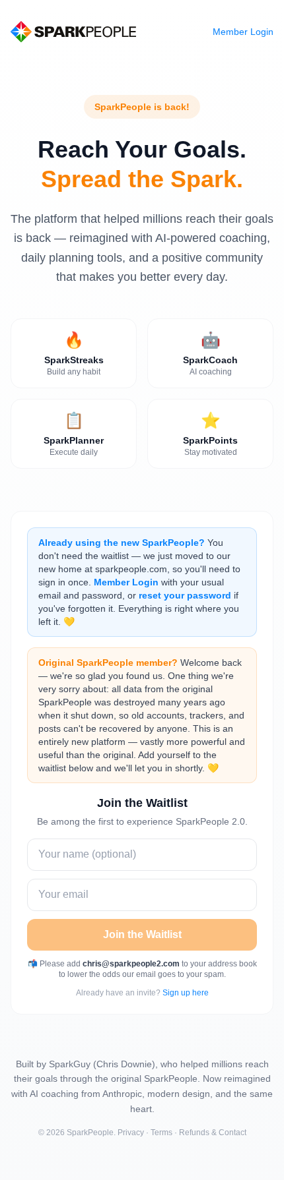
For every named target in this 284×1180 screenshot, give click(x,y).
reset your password (185, 595)
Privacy (131, 1132)
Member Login (243, 31)
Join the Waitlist (142, 934)
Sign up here (185, 992)
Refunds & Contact (212, 1132)
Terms (161, 1132)
